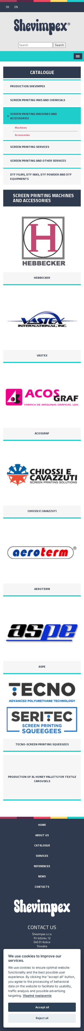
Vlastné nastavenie (37, 995)
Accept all (42, 1007)
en (16, 7)
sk (7, 7)
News (42, 876)
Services (42, 856)
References (42, 866)
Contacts (42, 886)
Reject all (42, 1018)
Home (42, 825)
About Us (42, 835)
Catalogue (42, 845)
